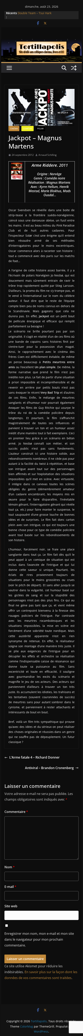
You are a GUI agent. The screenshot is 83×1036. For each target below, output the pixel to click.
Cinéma (14, 128)
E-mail (10, 886)
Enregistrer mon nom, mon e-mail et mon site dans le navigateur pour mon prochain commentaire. (39, 939)
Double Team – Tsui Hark (34, 13)
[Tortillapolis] (41, 42)
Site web (10, 906)
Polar (40, 128)
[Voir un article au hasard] (74, 68)
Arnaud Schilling (47, 155)
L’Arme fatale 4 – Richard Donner (34, 757)
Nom (9, 867)
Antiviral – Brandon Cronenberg (49, 768)
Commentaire (16, 811)
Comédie (27, 128)
